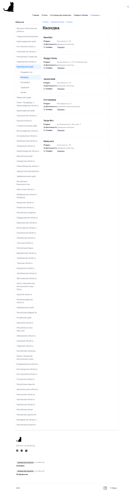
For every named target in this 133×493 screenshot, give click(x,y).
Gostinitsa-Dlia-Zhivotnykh (25, 462)
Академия (49, 79)
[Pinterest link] (17, 450)
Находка (69, 22)
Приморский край (57, 22)
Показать (61, 47)
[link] (26, 450)
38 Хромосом (22, 474)
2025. (18, 488)
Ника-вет (49, 141)
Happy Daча (50, 58)
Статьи (44, 15)
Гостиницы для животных (60, 15)
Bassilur (48, 37)
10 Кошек (20, 466)
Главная (35, 15)
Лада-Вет (49, 120)
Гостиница (50, 99)
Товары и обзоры (81, 15)
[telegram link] (21, 450)
